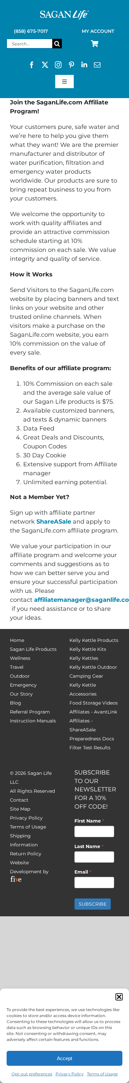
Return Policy (25, 854)
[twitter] (45, 65)
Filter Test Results (89, 748)
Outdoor (20, 676)
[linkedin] (84, 65)
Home (17, 640)
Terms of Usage (102, 1073)
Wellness (20, 658)
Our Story (21, 694)
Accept (64, 1058)
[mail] (97, 65)
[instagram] (58, 65)
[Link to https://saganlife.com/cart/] (95, 43)
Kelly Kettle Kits (87, 649)
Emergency (23, 685)
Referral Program (30, 712)
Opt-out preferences (32, 1073)
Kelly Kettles (83, 658)
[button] (119, 997)
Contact (19, 800)
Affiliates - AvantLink (93, 712)
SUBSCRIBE (93, 904)
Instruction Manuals (33, 721)
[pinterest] (71, 65)
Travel (16, 667)
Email (82, 872)
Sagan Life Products (33, 649)
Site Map (20, 809)
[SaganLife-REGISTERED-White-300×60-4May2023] (64, 13)
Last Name (89, 846)
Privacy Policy (70, 1073)
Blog (15, 703)
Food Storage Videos (93, 703)
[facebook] (31, 65)
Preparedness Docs (91, 739)
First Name (89, 821)
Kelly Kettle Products (93, 640)
